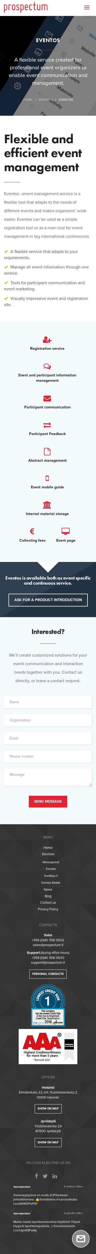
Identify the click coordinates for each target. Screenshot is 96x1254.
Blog (48, 896)
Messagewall (50, 862)
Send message (48, 801)
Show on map (48, 1108)
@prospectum (21, 1186)
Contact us (48, 903)
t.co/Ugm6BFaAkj (25, 1230)
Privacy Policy (48, 909)
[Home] (25, 7)
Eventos (50, 869)
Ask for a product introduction (48, 600)
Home (28, 100)
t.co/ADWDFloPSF (25, 1203)
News (48, 889)
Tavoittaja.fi (50, 876)
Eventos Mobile (50, 883)
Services (45, 100)
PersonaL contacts (48, 974)
